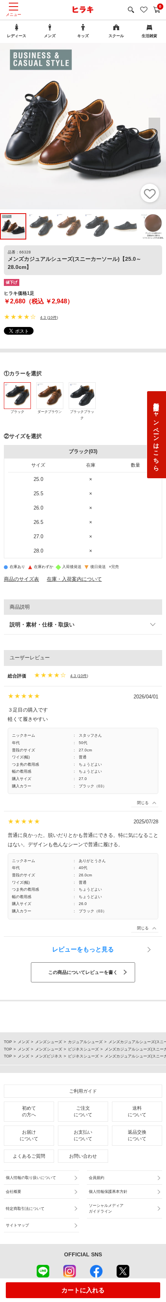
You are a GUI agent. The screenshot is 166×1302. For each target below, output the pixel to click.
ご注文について (83, 1111)
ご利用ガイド (83, 1091)
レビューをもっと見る (83, 949)
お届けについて (29, 1135)
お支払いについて (83, 1135)
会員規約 (96, 1177)
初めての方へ (29, 1111)
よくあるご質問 (29, 1156)
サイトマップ (17, 1225)
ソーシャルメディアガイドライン (106, 1208)
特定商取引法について (25, 1208)
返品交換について (137, 1135)
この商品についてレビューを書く (83, 972)
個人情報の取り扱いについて (31, 1177)
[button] (154, 133)
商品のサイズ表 (21, 579)
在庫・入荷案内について (74, 579)
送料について (137, 1111)
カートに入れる (83, 1290)
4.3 (43, 317)
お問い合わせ (83, 1156)
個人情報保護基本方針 (108, 1191)
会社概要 (13, 1191)
